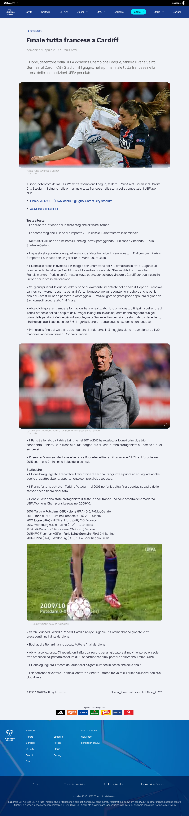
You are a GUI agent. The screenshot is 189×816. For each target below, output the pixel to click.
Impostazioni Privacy (152, 784)
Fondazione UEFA (90, 742)
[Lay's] (106, 712)
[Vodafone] (128, 712)
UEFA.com (86, 736)
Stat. (28, 761)
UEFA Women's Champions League (10, 12)
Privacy (36, 784)
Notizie (57, 742)
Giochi (29, 755)
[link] (28, 12)
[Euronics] (117, 712)
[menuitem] (29, 12)
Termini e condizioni (75, 784)
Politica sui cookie (113, 784)
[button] (82, 12)
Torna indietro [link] (36, 31)
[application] (94, 582)
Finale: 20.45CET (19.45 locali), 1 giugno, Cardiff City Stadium (71, 201)
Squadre (58, 736)
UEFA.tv (30, 749)
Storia (57, 749)
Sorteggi (30, 742)
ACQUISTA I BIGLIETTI (44, 209)
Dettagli (58, 755)
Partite (29, 736)
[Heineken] (94, 712)
